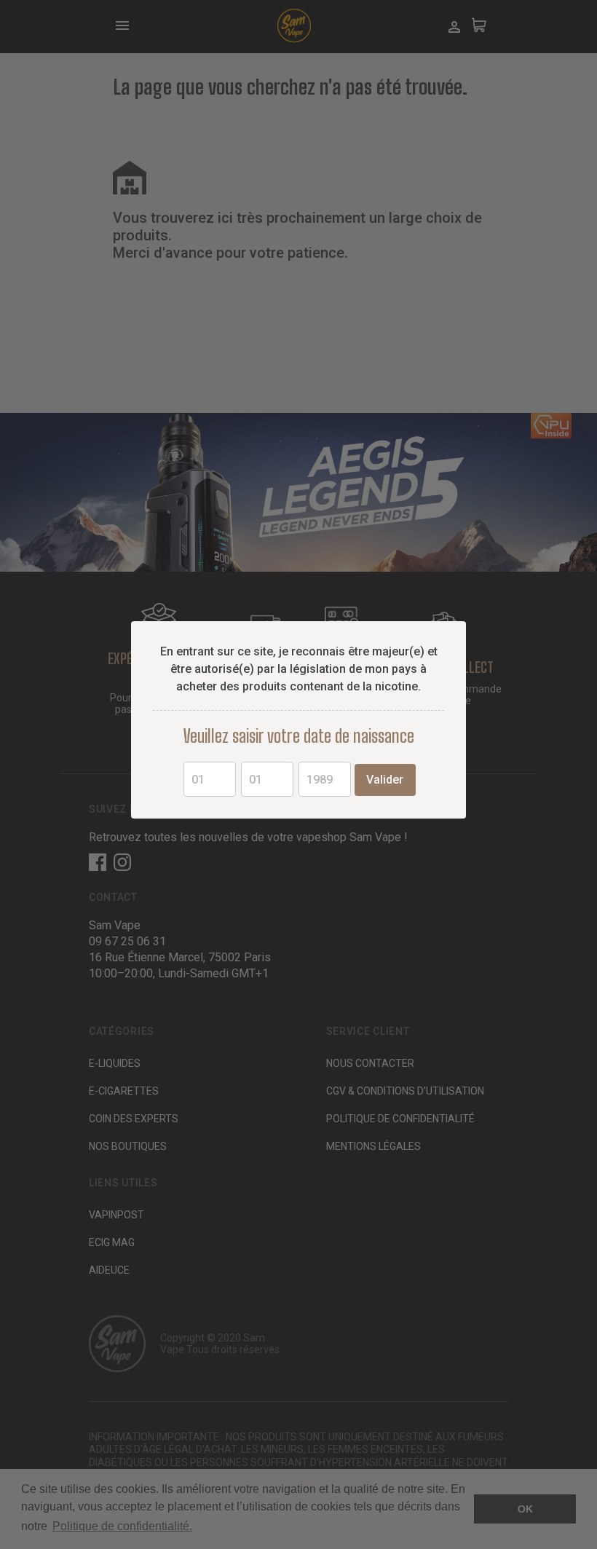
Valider (384, 780)
